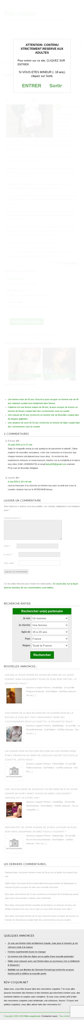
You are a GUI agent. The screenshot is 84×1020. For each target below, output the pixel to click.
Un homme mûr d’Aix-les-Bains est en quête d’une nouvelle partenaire (41, 956)
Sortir (55, 85)
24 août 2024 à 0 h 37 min (20, 445)
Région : (26, 645)
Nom (7, 546)
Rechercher (42, 655)
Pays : (28, 638)
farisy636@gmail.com (56, 464)
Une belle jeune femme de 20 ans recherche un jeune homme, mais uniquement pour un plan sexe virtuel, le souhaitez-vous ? (41, 679)
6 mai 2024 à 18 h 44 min (19, 481)
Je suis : (27, 618)
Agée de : (26, 632)
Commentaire (13, 518)
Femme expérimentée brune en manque (27, 952)
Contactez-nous (49, 1016)
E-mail (8, 554)
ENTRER (31, 85)
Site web (9, 563)
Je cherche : (25, 625)
